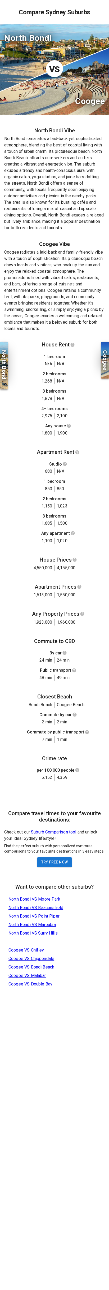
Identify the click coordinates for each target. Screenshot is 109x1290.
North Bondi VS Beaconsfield (35, 907)
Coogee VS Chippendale (31, 958)
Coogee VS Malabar (27, 975)
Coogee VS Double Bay (30, 984)
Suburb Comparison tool (53, 832)
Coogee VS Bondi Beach (31, 967)
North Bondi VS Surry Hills (33, 933)
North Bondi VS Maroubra (32, 924)
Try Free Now (54, 862)
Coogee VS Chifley (26, 950)
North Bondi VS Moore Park (34, 899)
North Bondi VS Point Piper (34, 916)
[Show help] (72, 344)
